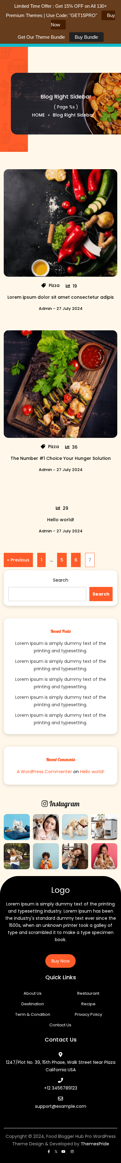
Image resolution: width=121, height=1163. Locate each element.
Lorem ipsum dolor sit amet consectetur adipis (60, 297)
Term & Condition (32, 1014)
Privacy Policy (88, 1014)
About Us (33, 993)
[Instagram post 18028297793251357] (75, 827)
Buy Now (60, 961)
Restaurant (88, 993)
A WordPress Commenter (44, 772)
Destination (32, 1004)
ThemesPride (94, 1144)
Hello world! (60, 520)
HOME (38, 115)
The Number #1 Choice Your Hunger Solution (61, 458)
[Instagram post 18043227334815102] (104, 856)
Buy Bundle (86, 37)
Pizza (54, 285)
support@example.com (60, 1106)
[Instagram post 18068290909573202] (17, 827)
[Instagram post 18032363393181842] (104, 827)
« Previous (18, 560)
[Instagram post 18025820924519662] (75, 856)
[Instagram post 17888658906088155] (46, 856)
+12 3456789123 (60, 1088)
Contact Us (60, 1025)
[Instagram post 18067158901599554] (46, 827)
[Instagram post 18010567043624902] (17, 856)
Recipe (88, 1004)
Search (60, 580)
